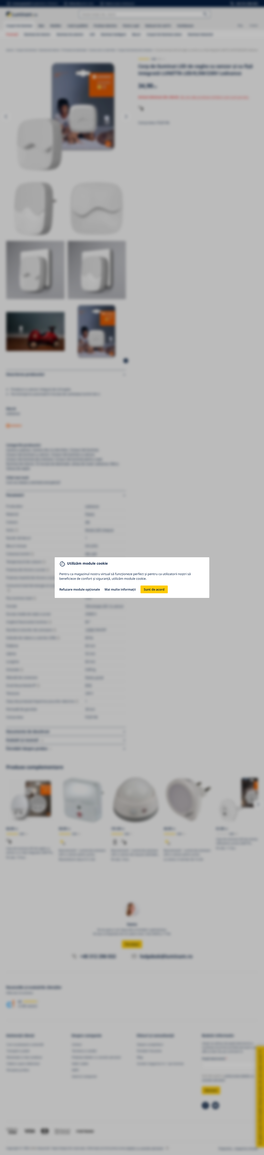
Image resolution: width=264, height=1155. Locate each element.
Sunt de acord (154, 589)
